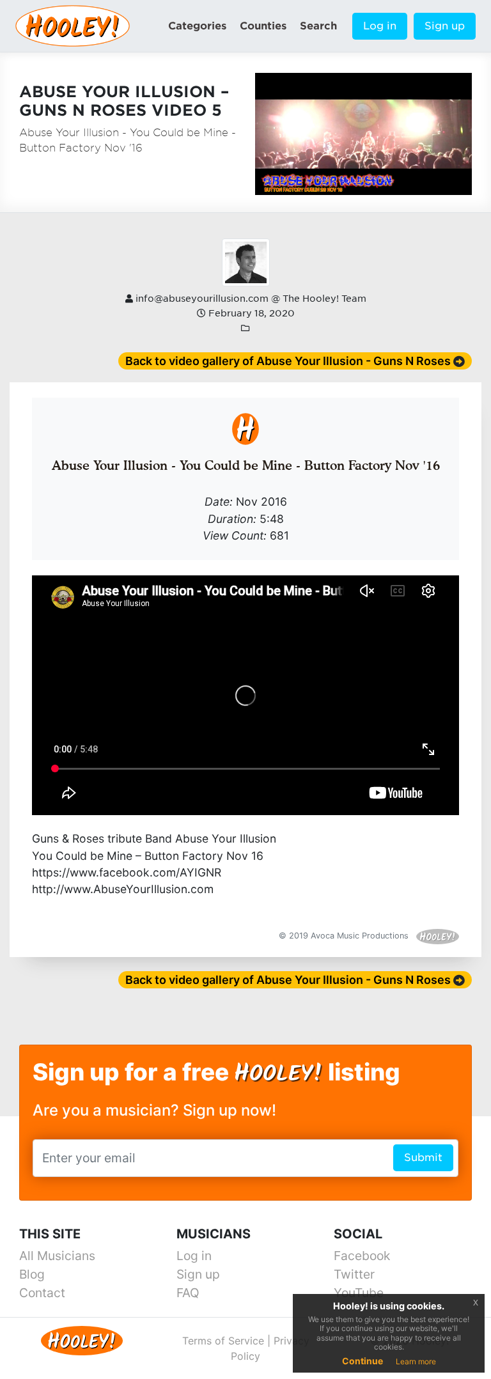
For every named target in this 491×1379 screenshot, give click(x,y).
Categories (197, 26)
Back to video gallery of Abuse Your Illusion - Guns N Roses (288, 361)
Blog (32, 1274)
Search (318, 26)
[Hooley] (82, 1340)
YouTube (359, 1292)
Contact (42, 1292)
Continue (362, 1360)
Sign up (445, 26)
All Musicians (57, 1255)
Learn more (416, 1361)
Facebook (362, 1255)
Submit (423, 1157)
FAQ (187, 1292)
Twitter (354, 1274)
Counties (263, 26)
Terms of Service (223, 1340)
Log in (379, 26)
